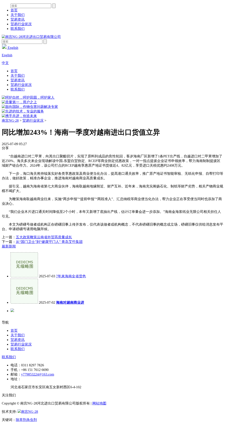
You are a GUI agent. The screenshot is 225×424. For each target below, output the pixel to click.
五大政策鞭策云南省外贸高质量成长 (44, 237)
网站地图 (99, 403)
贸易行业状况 (21, 24)
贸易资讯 (18, 19)
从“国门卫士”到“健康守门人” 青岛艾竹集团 (49, 242)
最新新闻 (9, 246)
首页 (14, 10)
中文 (5, 63)
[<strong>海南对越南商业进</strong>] (24, 302)
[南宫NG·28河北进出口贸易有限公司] (31, 37)
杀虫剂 (31, 420)
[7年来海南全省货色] (24, 276)
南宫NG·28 (10, 120)
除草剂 (21, 420)
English (12, 48)
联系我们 (18, 28)
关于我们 (18, 15)
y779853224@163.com (37, 374)
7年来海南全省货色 (71, 276)
